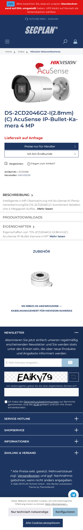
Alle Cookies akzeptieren (43, 522)
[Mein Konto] (75, 41)
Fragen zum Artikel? (42, 163)
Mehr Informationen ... (56, 504)
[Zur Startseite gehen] (41, 30)
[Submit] (70, 362)
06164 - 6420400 (49, 19)
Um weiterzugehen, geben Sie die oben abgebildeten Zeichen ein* (41, 386)
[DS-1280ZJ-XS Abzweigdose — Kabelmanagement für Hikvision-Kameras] (41, 279)
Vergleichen (16, 163)
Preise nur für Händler (39, 146)
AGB (36, 404)
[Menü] (7, 41)
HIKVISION (24, 175)
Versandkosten (29, 476)
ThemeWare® (47, 487)
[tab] (41, 201)
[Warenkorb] (80, 39)
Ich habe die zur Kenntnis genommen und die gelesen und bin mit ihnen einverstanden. (41, 404)
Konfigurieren (65, 511)
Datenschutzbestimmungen (41, 401)
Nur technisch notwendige (29, 511)
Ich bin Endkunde (39, 153)
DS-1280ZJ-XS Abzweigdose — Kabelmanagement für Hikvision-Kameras (41, 308)
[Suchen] (65, 41)
